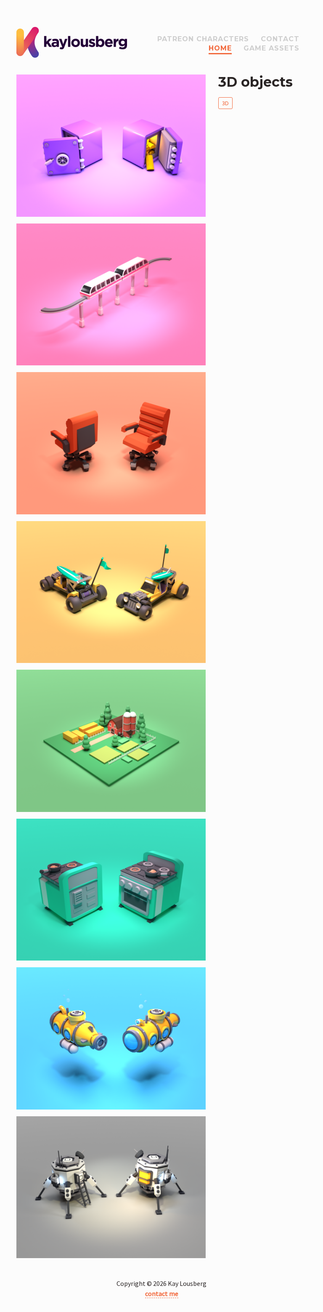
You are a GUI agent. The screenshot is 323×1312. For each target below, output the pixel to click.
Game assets (271, 48)
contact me (161, 1293)
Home (220, 48)
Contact (280, 39)
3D (225, 103)
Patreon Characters (203, 39)
